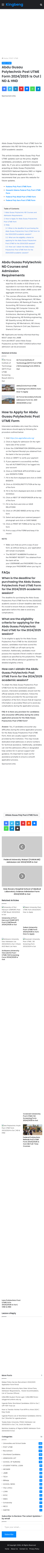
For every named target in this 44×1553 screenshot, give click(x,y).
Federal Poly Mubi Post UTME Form (21, 197)
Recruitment (7, 1451)
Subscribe (9, 1534)
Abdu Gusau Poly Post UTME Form (22, 815)
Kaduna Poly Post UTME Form (19, 186)
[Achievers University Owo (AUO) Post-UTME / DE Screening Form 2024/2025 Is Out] (11, 943)
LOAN (5, 1491)
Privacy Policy (34, 1549)
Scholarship (7, 1503)
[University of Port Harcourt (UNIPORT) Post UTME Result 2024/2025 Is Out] (11, 911)
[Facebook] (6, 823)
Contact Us (23, 1549)
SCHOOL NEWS (9, 1484)
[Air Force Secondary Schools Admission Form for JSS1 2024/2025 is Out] (8, 399)
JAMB (5, 1473)
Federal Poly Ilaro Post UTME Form (21, 200)
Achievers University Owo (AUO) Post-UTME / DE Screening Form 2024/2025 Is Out (10, 955)
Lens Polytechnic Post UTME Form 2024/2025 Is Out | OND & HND (11, 1303)
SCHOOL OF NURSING (11, 1462)
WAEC (5, 1499)
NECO (5, 1506)
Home (5, 58)
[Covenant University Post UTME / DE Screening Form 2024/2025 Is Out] (32, 1025)
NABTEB (6, 1510)
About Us (14, 1549)
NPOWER (6, 1469)
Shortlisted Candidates (11, 1454)
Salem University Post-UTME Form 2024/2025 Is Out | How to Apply (31, 930)
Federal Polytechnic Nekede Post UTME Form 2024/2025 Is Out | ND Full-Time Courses (31, 1141)
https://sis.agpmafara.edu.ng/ (22, 438)
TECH (5, 1477)
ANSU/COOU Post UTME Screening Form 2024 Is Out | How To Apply (28, 389)
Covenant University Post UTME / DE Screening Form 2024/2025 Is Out (31, 1117)
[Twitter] (12, 823)
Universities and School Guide (14, 1443)
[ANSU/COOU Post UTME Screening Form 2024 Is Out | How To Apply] (8, 388)
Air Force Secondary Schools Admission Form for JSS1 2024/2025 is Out (28, 400)
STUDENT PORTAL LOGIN (13, 1465)
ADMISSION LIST (9, 1458)
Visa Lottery (7, 1488)
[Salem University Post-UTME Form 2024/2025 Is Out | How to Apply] (32, 915)
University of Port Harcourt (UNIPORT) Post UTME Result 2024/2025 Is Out (10, 921)
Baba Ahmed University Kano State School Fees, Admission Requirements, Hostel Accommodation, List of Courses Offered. (20, 1390)
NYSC (5, 1495)
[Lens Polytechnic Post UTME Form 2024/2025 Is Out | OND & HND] (11, 1211)
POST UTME (13, 58)
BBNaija (6, 1480)
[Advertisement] (22, 33)
